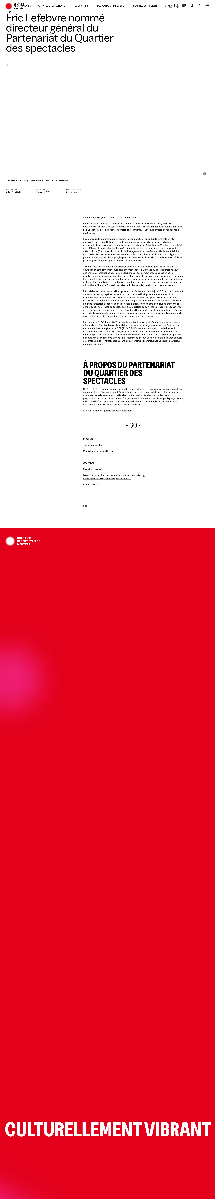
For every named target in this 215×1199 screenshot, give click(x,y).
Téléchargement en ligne (95, 444)
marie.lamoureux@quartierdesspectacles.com (107, 478)
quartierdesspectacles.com (117, 410)
